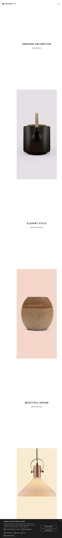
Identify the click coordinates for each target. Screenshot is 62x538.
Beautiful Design (37, 403)
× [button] (60, 520)
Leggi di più (25, 526)
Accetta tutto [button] (48, 526)
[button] (21, 536)
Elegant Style (36, 223)
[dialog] (31, 528)
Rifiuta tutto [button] (48, 530)
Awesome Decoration (36, 44)
